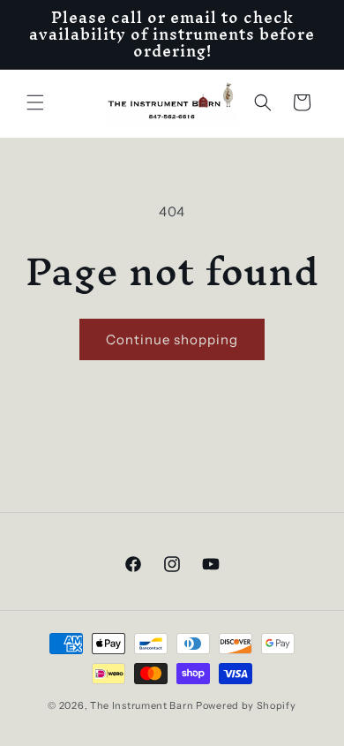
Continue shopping (172, 339)
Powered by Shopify (246, 705)
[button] (35, 102)
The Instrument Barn (141, 705)
